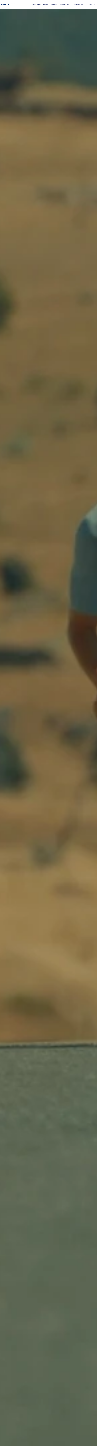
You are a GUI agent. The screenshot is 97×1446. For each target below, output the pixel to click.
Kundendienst (65, 4)
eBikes (45, 4)
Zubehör (54, 4)
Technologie (36, 4)
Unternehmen (78, 4)
